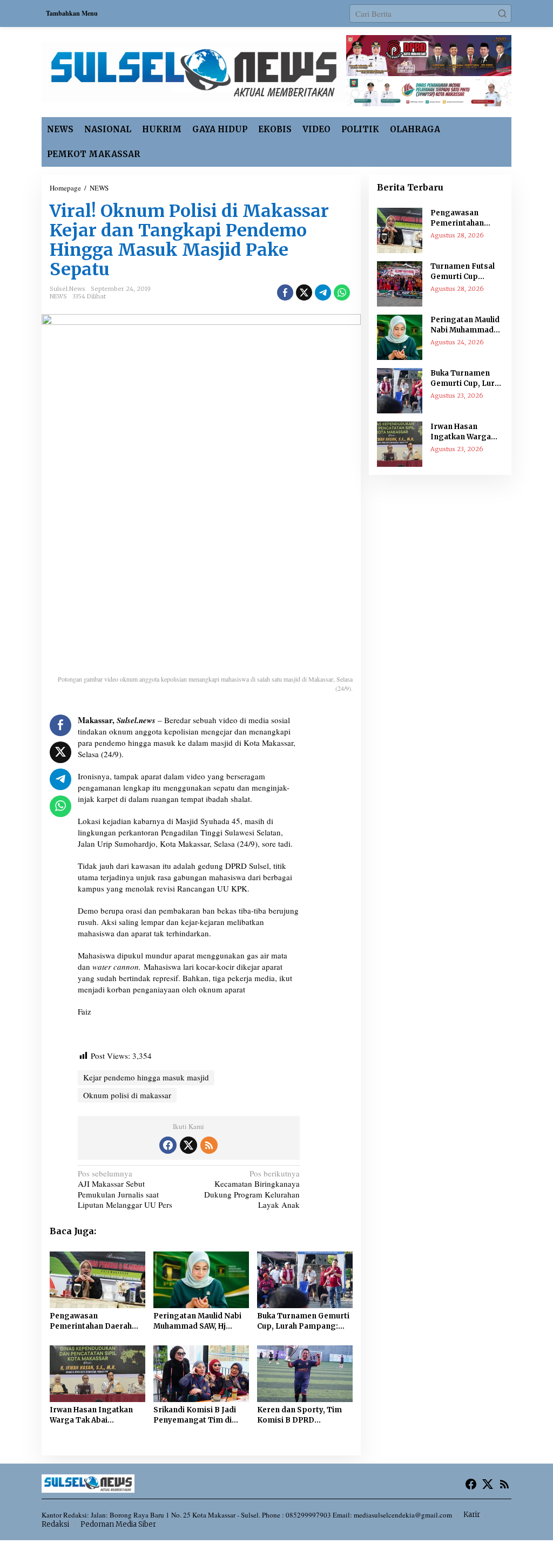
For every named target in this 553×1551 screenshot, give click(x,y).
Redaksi (55, 1524)
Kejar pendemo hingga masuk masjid (146, 1077)
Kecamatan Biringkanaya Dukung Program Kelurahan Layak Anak (252, 1189)
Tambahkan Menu (72, 13)
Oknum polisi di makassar (127, 1095)
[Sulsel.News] (194, 70)
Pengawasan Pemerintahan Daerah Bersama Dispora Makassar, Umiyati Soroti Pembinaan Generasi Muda (91, 1321)
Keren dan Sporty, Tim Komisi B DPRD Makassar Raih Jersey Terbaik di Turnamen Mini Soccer (299, 1415)
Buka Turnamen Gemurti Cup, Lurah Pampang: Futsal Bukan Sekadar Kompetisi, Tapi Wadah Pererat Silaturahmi (303, 1321)
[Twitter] (188, 1145)
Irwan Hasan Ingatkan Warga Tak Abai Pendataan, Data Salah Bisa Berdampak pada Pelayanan (91, 1415)
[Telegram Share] (323, 292)
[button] (502, 13)
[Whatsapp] (342, 292)
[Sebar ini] (285, 292)
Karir (471, 1514)
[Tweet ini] (304, 292)
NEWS (58, 296)
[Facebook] (168, 1145)
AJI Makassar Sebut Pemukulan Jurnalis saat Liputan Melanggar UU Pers (125, 1189)
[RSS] (209, 1145)
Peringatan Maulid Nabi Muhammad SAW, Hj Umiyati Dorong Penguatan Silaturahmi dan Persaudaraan (197, 1321)
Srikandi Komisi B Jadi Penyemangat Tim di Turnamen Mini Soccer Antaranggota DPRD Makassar (196, 1415)
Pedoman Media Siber (118, 1524)
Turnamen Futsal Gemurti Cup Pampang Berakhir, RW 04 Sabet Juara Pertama (466, 272)
